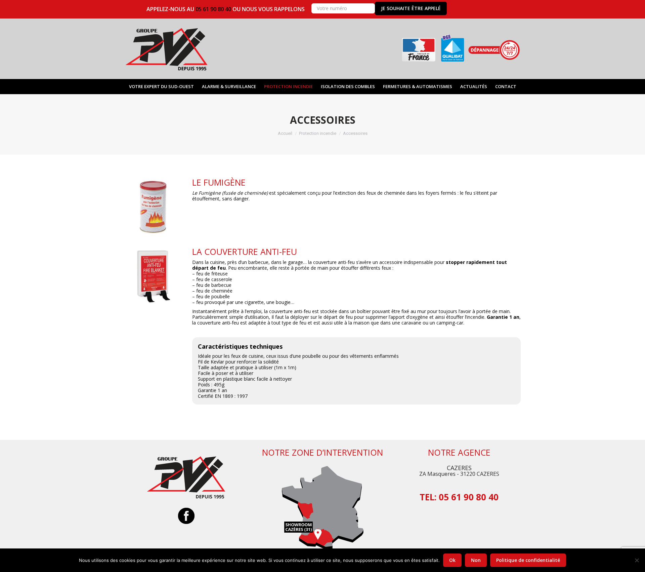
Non (476, 560)
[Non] (636, 560)
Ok (452, 560)
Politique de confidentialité (528, 560)
